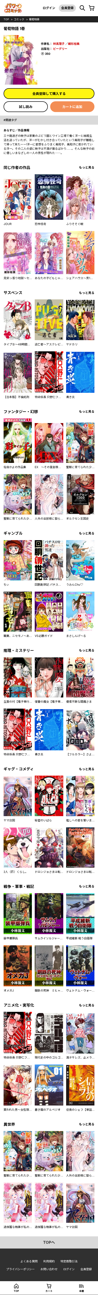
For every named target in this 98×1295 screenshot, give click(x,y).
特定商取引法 (69, 1261)
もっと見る (86, 167)
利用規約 (49, 1261)
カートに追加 (72, 107)
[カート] (91, 8)
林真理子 (58, 44)
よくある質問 (29, 1261)
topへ (49, 1242)
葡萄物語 (34, 19)
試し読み (25, 107)
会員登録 (67, 8)
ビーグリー (60, 49)
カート (49, 1291)
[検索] (82, 8)
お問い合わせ (49, 1269)
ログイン (49, 8)
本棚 (81, 1291)
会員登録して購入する (49, 94)
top (6, 19)
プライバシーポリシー (20, 1269)
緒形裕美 (73, 44)
